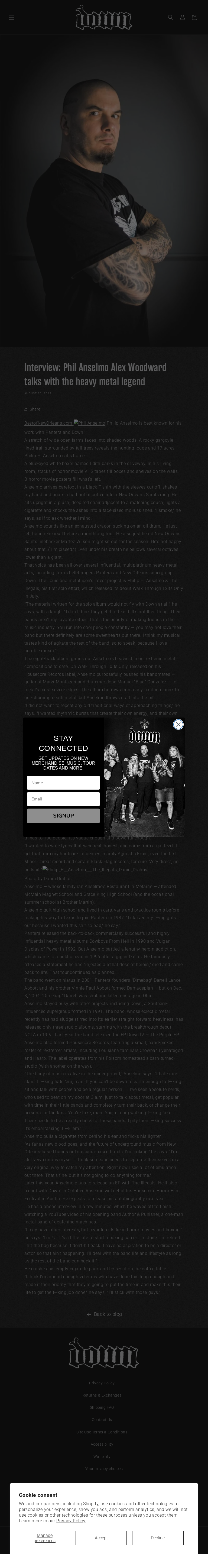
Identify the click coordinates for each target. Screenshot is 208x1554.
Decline (158, 1537)
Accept (101, 1537)
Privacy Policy (70, 1520)
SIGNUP (63, 815)
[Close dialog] (178, 724)
